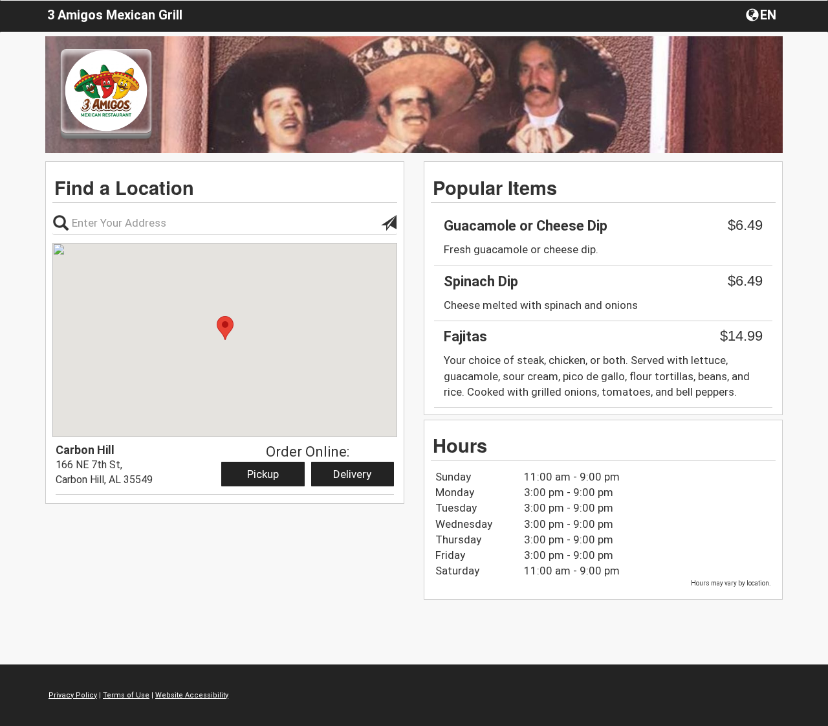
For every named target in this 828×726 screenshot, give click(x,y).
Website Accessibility (191, 695)
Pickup (263, 474)
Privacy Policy (73, 695)
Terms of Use (126, 695)
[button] (762, 14)
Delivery (352, 474)
